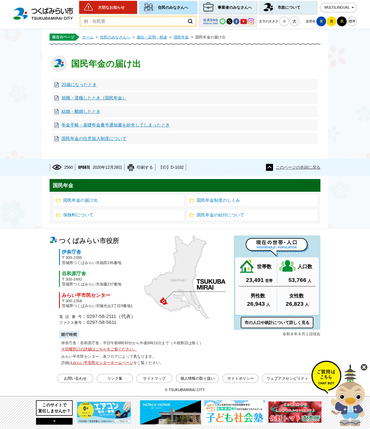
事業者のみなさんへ (235, 7)
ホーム (87, 37)
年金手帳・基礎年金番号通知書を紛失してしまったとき (115, 125)
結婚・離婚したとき (80, 111)
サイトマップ (154, 378)
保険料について (78, 215)
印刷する (145, 167)
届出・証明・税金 (152, 37)
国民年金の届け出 (80, 200)
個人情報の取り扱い (197, 378)
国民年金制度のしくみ (218, 200)
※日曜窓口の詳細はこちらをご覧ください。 (99, 349)
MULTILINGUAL (337, 7)
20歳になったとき (79, 84)
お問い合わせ (75, 378)
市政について (289, 7)
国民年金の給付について (220, 215)
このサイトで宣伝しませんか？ (54, 408)
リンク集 (114, 378)
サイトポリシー (240, 378)
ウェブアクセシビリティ (287, 378)
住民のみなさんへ (173, 7)
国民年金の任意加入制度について (93, 138)
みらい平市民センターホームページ (103, 362)
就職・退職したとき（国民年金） (93, 98)
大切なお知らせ (111, 7)
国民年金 (181, 37)
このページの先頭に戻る (298, 167)
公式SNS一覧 (228, 21)
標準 (352, 21)
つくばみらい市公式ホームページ (43, 14)
